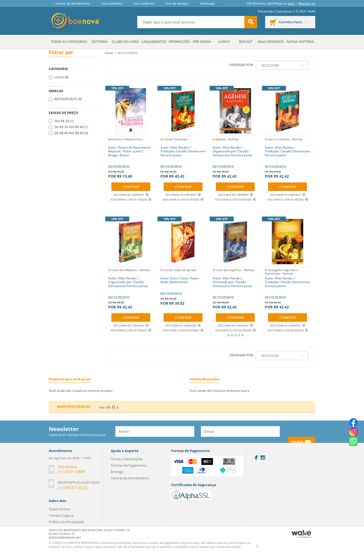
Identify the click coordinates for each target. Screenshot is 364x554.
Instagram (263, 457)
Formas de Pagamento (129, 465)
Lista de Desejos (177, 3)
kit (108, 407)
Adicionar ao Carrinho (128, 195)
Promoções (179, 41)
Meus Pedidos (112, 3)
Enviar (297, 442)
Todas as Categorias (69, 41)
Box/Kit (245, 41)
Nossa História (300, 41)
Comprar (131, 186)
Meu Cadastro (144, 3)
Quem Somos (59, 509)
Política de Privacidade (66, 521)
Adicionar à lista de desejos (129, 199)
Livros (224, 41)
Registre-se (306, 3)
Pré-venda (202, 41)
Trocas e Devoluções (127, 459)
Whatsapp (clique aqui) (78, 482)
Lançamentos (153, 41)
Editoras (100, 41)
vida (102, 407)
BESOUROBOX (129, 158)
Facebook (256, 457)
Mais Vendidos (271, 41)
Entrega (117, 471)
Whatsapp (207, 3)
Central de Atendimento (72, 3)
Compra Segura (61, 515)
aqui (291, 3)
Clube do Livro (125, 41)
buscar (250, 22)
